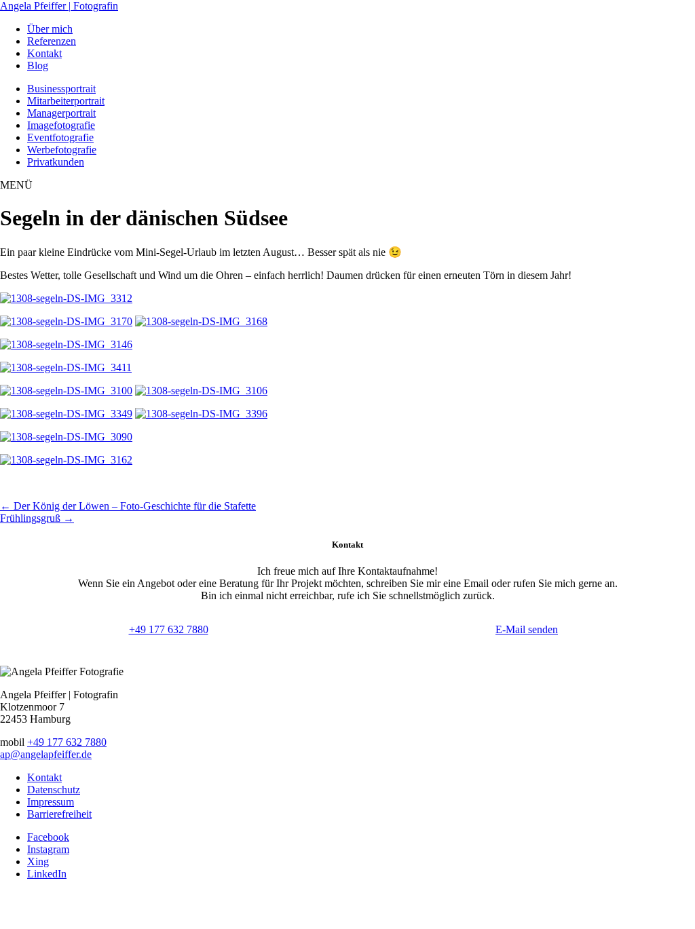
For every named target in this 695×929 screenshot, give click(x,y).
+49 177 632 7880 (168, 629)
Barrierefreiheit (59, 814)
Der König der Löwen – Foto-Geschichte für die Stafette (128, 506)
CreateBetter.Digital (345, 910)
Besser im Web (420, 910)
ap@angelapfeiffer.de (46, 754)
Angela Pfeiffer (59, 6)
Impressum (50, 802)
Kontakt (44, 777)
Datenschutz (53, 789)
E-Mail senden (526, 629)
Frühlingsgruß (37, 518)
